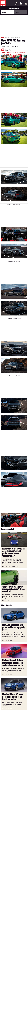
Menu (26, 4)
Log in (21, 4)
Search (16, 4)
